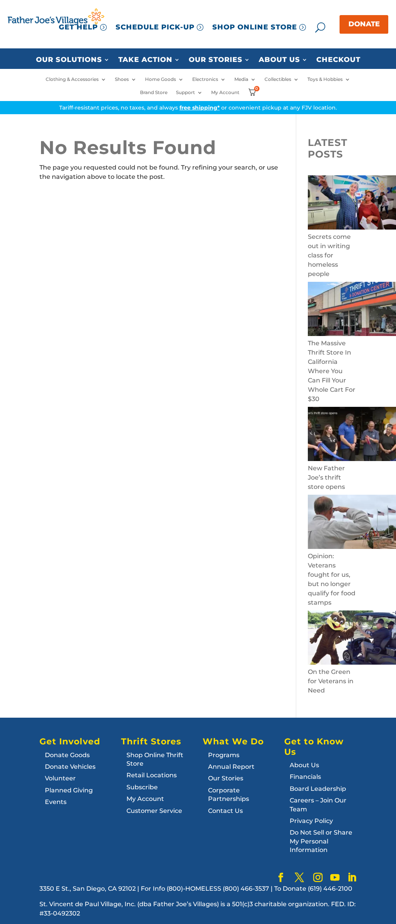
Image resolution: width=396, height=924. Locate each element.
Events (56, 802)
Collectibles (278, 79)
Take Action (145, 60)
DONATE (364, 24)
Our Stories (215, 60)
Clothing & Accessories (72, 79)
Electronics (205, 79)
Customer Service (154, 810)
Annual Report (231, 766)
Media (241, 79)
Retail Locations (151, 775)
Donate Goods (67, 755)
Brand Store (153, 92)
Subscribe (142, 787)
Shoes (122, 79)
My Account (225, 92)
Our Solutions (69, 60)
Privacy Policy (311, 821)
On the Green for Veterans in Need (330, 681)
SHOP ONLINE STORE (254, 27)
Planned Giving (69, 790)
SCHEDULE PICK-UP (155, 27)
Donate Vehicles (70, 766)
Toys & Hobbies (325, 79)
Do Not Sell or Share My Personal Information (321, 841)
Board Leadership (318, 788)
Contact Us (225, 810)
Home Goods (160, 79)
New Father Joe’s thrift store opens (326, 477)
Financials (305, 776)
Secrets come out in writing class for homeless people (329, 255)
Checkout (338, 60)
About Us (279, 60)
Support (185, 92)
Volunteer (60, 778)
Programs (223, 755)
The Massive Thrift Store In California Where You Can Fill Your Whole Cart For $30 (331, 371)
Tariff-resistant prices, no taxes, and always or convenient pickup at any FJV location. (198, 107)
